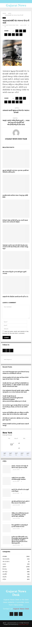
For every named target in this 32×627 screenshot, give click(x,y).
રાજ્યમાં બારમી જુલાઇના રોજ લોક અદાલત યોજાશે (16, 111)
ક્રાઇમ (4, 17)
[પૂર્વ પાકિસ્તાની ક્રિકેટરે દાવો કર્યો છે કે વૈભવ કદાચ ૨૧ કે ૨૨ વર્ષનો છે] (7, 504)
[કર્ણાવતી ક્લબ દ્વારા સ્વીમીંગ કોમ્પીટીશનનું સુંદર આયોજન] (7, 481)
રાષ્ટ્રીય (4, 576)
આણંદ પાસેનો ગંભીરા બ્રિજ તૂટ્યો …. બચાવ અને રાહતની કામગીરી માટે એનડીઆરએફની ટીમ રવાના (16, 122)
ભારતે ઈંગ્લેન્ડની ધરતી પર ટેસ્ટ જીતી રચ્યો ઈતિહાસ (20, 490)
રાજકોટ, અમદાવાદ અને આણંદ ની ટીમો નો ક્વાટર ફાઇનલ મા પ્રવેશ (20, 466)
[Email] (21, 614)
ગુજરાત (4, 566)
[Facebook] (11, 614)
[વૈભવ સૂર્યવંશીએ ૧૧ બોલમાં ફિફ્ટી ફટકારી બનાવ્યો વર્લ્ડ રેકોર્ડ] (7, 528)
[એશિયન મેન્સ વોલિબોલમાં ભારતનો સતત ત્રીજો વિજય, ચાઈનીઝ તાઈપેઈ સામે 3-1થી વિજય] (7, 516)
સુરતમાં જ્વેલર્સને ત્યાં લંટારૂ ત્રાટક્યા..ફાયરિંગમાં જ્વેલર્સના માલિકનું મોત (16, 171)
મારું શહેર (5, 571)
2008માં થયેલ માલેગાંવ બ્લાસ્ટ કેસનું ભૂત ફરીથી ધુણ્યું (15, 196)
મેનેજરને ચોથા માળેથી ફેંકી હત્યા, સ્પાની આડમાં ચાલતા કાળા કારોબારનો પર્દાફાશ (15, 221)
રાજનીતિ (5, 574)
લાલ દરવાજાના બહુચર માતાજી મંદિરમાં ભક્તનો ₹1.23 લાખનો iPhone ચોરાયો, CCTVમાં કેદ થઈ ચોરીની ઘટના (16, 406)
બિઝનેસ (5, 569)
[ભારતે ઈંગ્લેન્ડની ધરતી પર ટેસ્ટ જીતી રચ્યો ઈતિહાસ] (7, 493)
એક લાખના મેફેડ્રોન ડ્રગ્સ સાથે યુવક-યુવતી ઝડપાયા (14, 272)
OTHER (5, 556)
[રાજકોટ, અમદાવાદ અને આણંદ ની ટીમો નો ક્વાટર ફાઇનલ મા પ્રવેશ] (7, 469)
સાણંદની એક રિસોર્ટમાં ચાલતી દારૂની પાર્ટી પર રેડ (15, 296)
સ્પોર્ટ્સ (4, 579)
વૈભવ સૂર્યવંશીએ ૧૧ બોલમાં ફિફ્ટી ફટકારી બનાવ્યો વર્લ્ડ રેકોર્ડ (20, 525)
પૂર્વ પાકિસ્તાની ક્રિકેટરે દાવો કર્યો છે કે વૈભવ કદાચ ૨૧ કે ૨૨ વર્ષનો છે (20, 502)
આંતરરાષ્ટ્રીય (6, 559)
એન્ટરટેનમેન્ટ (6, 561)
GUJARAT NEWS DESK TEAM (11, 25)
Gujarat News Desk (16, 7)
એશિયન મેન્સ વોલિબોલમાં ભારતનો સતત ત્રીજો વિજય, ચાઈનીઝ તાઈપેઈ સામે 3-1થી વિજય (20, 514)
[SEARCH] (27, 359)
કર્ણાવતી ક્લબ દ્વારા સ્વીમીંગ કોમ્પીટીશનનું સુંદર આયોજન (19, 478)
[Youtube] (16, 614)
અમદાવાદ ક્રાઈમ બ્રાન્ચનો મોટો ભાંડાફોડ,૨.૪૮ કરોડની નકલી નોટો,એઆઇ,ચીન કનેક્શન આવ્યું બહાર (15, 246)
